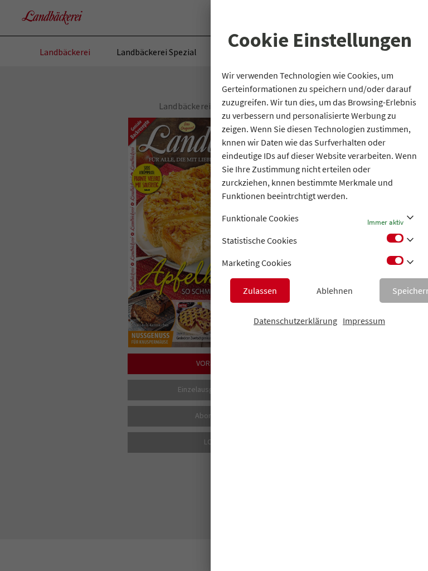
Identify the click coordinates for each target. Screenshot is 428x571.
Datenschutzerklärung (295, 320)
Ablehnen (335, 290)
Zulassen (260, 290)
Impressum (364, 320)
